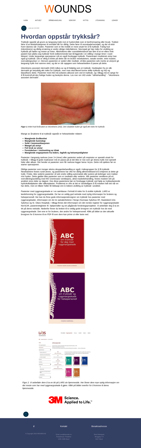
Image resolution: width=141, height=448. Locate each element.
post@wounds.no (66, 434)
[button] (38, 20)
